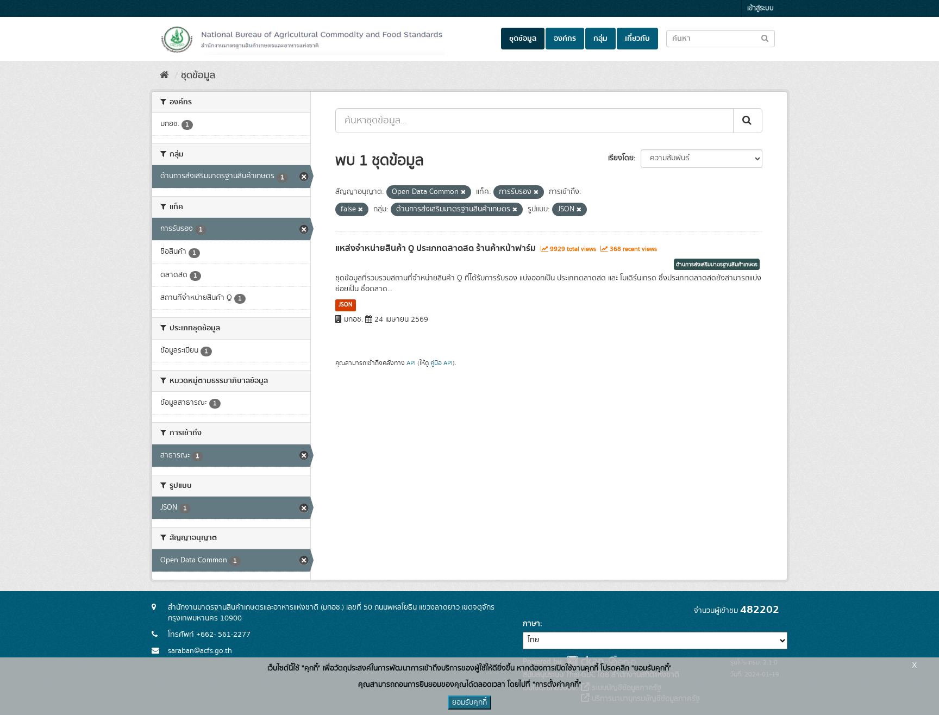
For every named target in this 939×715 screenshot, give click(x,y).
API (411, 363)
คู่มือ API (441, 363)
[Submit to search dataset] (764, 37)
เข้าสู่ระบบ (760, 8)
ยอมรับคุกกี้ (469, 702)
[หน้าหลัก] (164, 75)
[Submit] (747, 120)
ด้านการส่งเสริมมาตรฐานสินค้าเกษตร (717, 264)
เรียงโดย (621, 158)
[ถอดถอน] (463, 192)
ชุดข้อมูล (522, 39)
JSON (345, 304)
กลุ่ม (600, 39)
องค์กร (565, 39)
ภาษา (531, 623)
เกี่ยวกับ (637, 39)
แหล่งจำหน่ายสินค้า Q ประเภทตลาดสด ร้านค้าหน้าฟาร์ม (435, 248)
